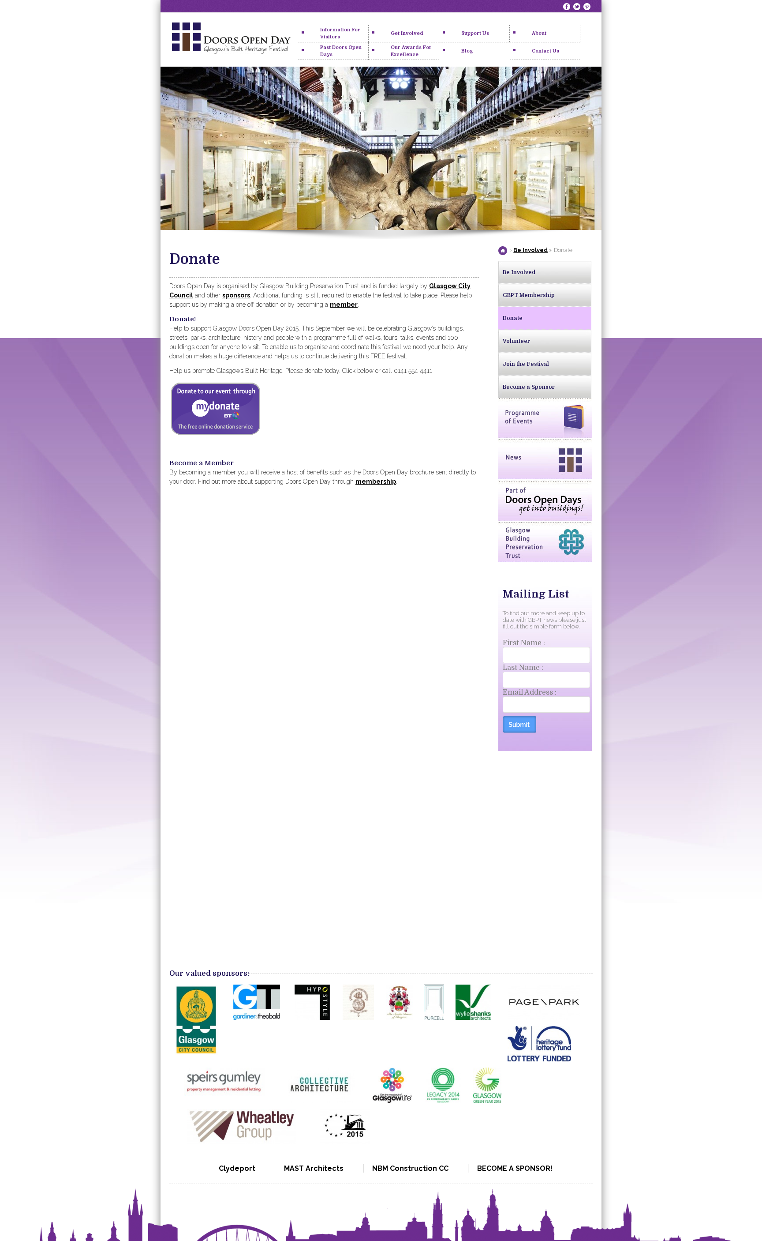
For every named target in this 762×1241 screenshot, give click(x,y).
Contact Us (545, 51)
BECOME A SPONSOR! (515, 1168)
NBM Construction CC (410, 1168)
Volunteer (516, 341)
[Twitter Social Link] (577, 6)
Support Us (475, 33)
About (539, 33)
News (545, 459)
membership (375, 481)
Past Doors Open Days (341, 51)
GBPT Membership (529, 295)
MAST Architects (314, 1168)
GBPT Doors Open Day (231, 40)
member (344, 304)
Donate (513, 318)
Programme (545, 418)
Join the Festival (526, 364)
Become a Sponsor (529, 387)
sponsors (236, 295)
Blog (467, 51)
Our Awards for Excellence (411, 51)
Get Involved (407, 33)
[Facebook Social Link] (567, 6)
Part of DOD (545, 501)
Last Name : (523, 668)
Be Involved (530, 250)
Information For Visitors (340, 33)
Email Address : (530, 692)
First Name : (524, 643)
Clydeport (237, 1168)
